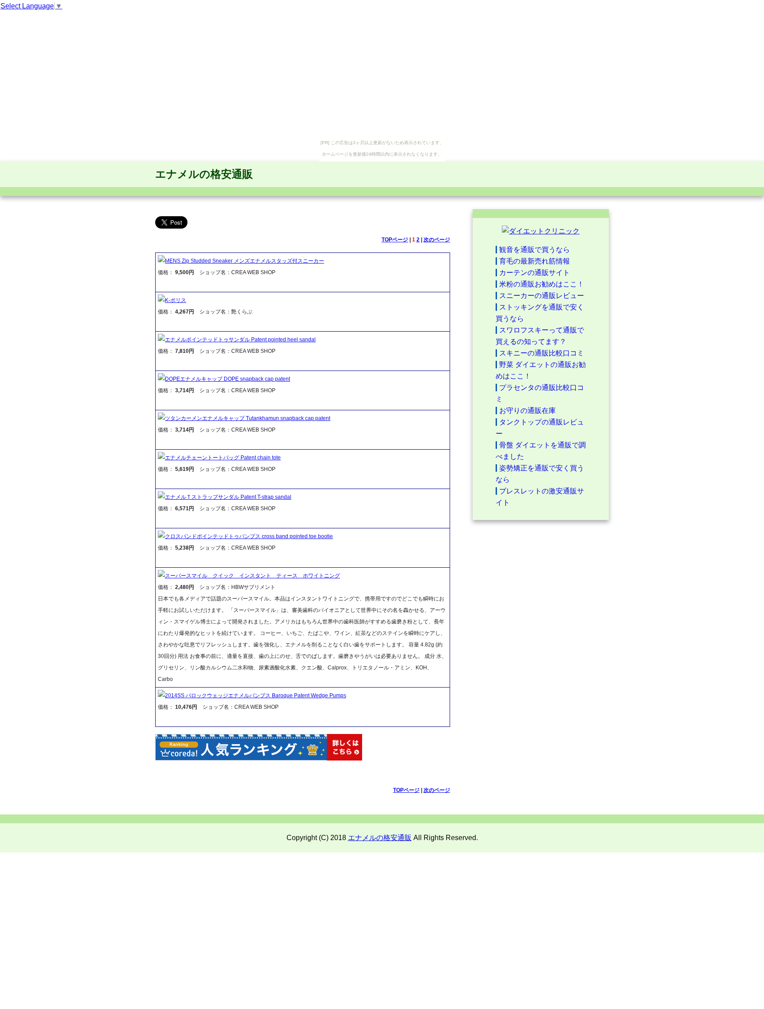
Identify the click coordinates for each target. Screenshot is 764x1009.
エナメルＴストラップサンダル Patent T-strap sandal (228, 497)
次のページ (437, 240)
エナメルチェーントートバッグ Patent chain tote (223, 458)
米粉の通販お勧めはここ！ (541, 284)
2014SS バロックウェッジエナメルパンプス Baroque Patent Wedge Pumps (255, 695)
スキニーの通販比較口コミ (541, 353)
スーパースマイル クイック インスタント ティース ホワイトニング (252, 576)
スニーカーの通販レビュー (541, 295)
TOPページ (395, 240)
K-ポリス (175, 300)
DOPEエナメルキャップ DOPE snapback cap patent (227, 379)
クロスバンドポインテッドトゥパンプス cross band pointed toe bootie (249, 536)
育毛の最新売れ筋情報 (534, 261)
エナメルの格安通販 (204, 174)
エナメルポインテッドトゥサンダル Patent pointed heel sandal (240, 339)
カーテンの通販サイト (534, 272)
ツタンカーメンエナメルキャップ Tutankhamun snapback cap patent (247, 418)
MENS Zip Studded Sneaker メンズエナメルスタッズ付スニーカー (244, 261)
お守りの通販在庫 (527, 410)
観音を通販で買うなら (534, 249)
